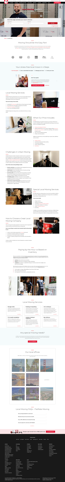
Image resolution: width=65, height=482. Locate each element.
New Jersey (45, 47)
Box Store (6, 458)
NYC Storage (29, 445)
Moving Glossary (18, 462)
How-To (28, 462)
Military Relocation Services (9, 454)
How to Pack (18, 466)
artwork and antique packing (43, 203)
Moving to (29, 21)
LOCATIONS (18, 444)
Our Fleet (6, 465)
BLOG (49, 2)
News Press (6, 471)
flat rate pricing (13, 104)
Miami (29, 47)
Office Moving (7, 453)
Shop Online (40, 445)
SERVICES (34, 2)
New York (17, 439)
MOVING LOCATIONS (22, 2)
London (17, 48)
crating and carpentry (41, 206)
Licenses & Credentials (8, 472)
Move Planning (29, 467)
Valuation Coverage (8, 467)
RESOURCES (45, 2)
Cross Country (51, 454)
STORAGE (16, 2)
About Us (6, 461)
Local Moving (7, 445)
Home (5, 38)
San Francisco (37, 47)
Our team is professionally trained (14, 159)
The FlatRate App (18, 461)
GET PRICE (52, 23)
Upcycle (50, 455)
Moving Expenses (29, 465)
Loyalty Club (18, 465)
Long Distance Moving (8, 448)
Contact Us (17, 472)
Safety (6, 466)
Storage (28, 466)
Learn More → (19, 314)
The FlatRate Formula (8, 462)
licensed (22, 232)
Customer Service (18, 471)
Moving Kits (40, 448)
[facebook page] (64, 26)
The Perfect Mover (7, 464)
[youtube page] (64, 21)
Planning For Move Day (19, 467)
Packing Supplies (40, 449)
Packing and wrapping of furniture (40, 127)
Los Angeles (32, 47)
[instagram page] (64, 24)
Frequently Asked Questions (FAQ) (32, 461)
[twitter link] (64, 23)
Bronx (48, 439)
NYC (27, 47)
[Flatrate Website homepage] (6, 2)
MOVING (11, 2)
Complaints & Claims (19, 475)
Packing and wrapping (11, 106)
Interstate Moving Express (53, 453)
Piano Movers (51, 450)
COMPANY (39, 2)
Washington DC (41, 47)
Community (6, 470)
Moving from (10, 21)
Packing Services (51, 445)
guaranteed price (35, 82)
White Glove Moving (8, 450)
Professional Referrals (19, 464)
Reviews (17, 470)
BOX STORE (30, 2)
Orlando (49, 47)
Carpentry (50, 448)
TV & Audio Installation (52, 449)
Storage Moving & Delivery (9, 455)
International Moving (8, 449)
